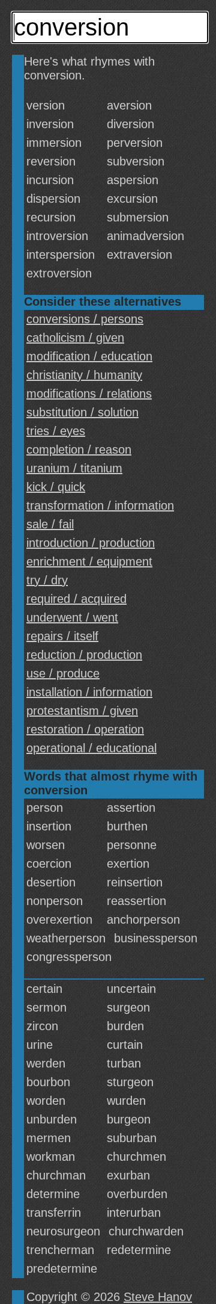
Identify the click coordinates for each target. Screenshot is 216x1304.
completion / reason (78, 449)
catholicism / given (75, 337)
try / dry (47, 580)
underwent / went (72, 617)
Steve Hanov (158, 1296)
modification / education (89, 356)
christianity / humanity (84, 375)
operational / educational (91, 748)
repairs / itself (62, 636)
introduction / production (90, 542)
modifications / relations (89, 393)
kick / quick (55, 486)
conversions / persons (84, 319)
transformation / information (100, 505)
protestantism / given (82, 710)
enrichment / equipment (89, 561)
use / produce (63, 673)
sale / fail (50, 524)
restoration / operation (85, 729)
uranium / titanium (74, 468)
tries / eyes (55, 430)
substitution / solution (82, 412)
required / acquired (76, 598)
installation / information (89, 692)
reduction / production (84, 654)
